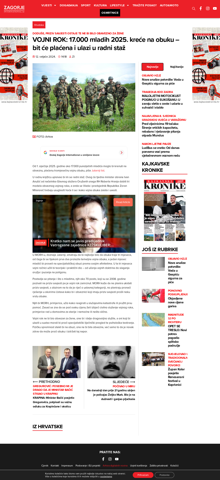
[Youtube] (215, 8)
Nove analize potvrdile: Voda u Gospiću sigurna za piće (162, 79)
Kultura (100, 5)
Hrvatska (39, 25)
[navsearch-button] (194, 9)
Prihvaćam (143, 475)
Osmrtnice (110, 13)
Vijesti (46, 5)
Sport (86, 5)
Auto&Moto (169, 5)
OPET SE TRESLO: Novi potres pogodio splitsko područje (177, 330)
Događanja (69, 5)
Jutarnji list (98, 170)
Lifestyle (117, 5)
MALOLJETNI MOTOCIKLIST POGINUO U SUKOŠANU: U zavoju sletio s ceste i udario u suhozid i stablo (162, 100)
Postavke (164, 475)
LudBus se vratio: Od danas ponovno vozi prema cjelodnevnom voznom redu (161, 150)
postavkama (106, 476)
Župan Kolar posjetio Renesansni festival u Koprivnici (179, 369)
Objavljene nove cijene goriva (178, 298)
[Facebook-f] (201, 8)
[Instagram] (208, 8)
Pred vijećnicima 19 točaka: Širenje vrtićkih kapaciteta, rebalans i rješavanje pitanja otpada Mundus (164, 126)
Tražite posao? (145, 5)
